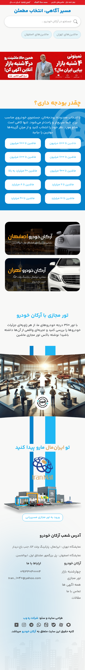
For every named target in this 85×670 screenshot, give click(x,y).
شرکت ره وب (30, 618)
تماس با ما (73, 591)
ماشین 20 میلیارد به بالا (22, 171)
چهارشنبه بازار (71, 571)
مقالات (76, 598)
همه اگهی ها (71, 584)
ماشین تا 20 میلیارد (23, 198)
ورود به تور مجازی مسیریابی (42, 517)
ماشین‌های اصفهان (36, 34)
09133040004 (30, 571)
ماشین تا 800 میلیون (23, 157)
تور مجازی (74, 578)
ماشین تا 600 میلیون (23, 143)
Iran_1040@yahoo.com (24, 578)
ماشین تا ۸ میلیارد (23, 184)
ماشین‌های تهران (67, 34)
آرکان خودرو (29, 632)
